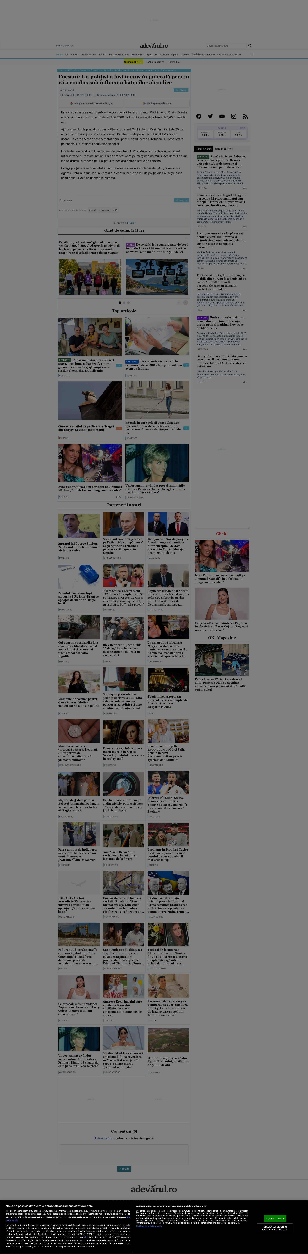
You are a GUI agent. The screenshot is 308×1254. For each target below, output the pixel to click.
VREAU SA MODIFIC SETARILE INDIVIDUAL (275, 1228)
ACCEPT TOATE (275, 1218)
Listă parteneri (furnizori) (149, 1226)
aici (85, 1237)
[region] (154, 1227)
